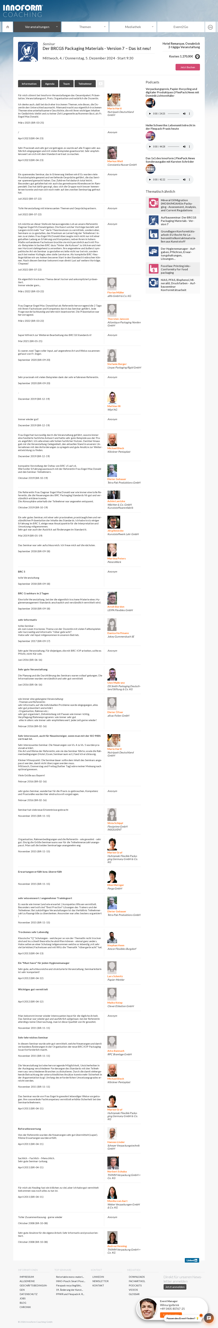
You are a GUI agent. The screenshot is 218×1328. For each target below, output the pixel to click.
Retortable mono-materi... (70, 1276)
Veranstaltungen (37, 27)
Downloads (137, 1276)
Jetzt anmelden (175, 1287)
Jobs (23, 1298)
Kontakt (98, 1285)
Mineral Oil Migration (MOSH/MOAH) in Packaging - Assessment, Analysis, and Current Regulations (178, 205)
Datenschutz (29, 1294)
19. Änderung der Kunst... (69, 1289)
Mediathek (133, 27)
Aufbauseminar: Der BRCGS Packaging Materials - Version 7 (178, 221)
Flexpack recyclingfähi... (69, 1285)
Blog (23, 1302)
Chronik (25, 1307)
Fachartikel (137, 1281)
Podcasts (135, 1285)
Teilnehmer (85, 83)
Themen (85, 27)
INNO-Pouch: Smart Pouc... (70, 1281)
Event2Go (180, 27)
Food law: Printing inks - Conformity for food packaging (176, 269)
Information (29, 83)
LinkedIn (98, 1276)
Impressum (27, 1276)
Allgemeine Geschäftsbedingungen (33, 1285)
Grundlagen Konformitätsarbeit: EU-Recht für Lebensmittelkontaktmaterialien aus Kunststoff (178, 236)
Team (66, 83)
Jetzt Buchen (187, 67)
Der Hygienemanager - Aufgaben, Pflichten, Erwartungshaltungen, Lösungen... (178, 253)
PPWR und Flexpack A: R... (70, 1294)
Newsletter (100, 1281)
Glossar (134, 1294)
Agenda (49, 83)
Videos (133, 1289)
